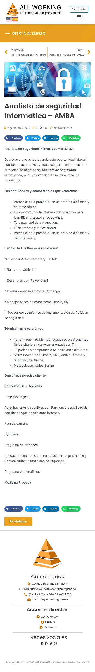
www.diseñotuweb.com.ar (75, 662)
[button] (79, 16)
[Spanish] (15, 19)
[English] (9, 19)
